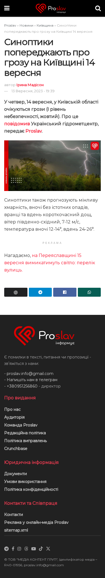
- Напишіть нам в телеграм (30, 379)
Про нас (12, 409)
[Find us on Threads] (26, 549)
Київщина (45, 25)
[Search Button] (98, 8)
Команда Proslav (21, 425)
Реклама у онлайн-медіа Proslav (36, 522)
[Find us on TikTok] (41, 549)
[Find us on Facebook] (13, 549)
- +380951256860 (21, 386)
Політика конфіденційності (31, 489)
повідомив (17, 123)
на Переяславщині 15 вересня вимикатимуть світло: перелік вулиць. (49, 263)
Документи (15, 473)
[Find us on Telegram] (6, 549)
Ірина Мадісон (30, 84)
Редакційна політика (25, 432)
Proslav (10, 25)
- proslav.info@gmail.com (28, 373)
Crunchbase (15, 448)
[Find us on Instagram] (19, 549)
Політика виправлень (25, 440)
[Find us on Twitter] (48, 549)
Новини (26, 25)
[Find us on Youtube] (33, 549)
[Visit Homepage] (52, 8)
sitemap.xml (16, 530)
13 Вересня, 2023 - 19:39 (33, 91)
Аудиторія (14, 417)
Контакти (13, 514)
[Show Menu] (7, 8)
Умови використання (25, 481)
